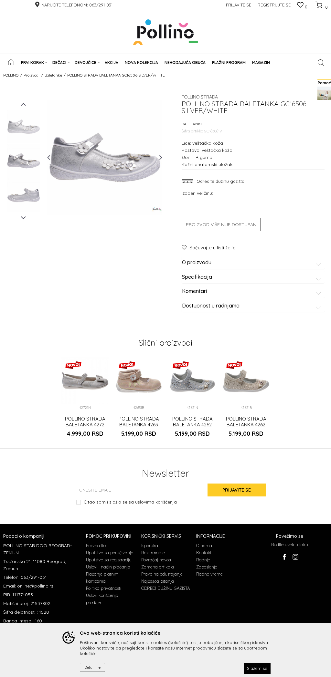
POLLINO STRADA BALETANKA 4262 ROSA (246, 424)
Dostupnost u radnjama (211, 306)
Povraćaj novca (156, 559)
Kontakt (203, 552)
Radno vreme (209, 574)
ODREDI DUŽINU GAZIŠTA (165, 588)
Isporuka (149, 545)
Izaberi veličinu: (197, 193)
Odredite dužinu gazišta (219, 181)
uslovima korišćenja (156, 502)
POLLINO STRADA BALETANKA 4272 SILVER (85, 424)
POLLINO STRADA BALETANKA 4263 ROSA (139, 424)
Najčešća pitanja (157, 581)
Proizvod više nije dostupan (221, 224)
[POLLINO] (165, 32)
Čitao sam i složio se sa (130, 501)
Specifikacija (197, 277)
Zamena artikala (157, 566)
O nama (204, 545)
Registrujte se (274, 4)
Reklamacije (153, 552)
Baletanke (53, 75)
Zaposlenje (206, 566)
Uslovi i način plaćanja (108, 566)
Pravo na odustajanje (162, 574)
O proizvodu (196, 263)
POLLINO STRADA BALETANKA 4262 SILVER (192, 424)
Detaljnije (92, 667)
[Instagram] (295, 557)
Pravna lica (97, 545)
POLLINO (10, 75)
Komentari (194, 291)
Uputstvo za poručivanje (109, 552)
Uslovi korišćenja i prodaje (103, 599)
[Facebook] (284, 557)
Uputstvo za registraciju (109, 559)
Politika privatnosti (103, 588)
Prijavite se (236, 490)
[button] (321, 63)
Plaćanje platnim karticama (102, 577)
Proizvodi (31, 75)
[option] (23, 126)
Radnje (203, 559)
